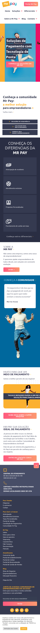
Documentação (8, 546)
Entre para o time (9, 535)
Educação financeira (10, 576)
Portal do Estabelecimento (12, 557)
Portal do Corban (9, 560)
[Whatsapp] (27, 610)
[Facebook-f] (12, 610)
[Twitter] (17, 610)
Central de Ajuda (8, 555)
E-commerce (7, 505)
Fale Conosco (7, 544)
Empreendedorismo (10, 573)
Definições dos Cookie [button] (11, 628)
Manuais (6, 549)
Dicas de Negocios (9, 571)
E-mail (5, 596)
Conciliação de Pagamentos (12, 523)
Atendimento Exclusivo (11, 516)
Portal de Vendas (9, 521)
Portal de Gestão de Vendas (12, 564)
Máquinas (6, 503)
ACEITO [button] (23, 628)
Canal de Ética (8, 542)
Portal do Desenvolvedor (11, 562)
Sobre (5, 532)
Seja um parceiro (8, 537)
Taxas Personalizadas (10, 519)
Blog (4, 569)
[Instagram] (22, 610)
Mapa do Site (7, 580)
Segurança (6, 539)
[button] (5, 296)
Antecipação (7, 514)
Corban (5, 507)
